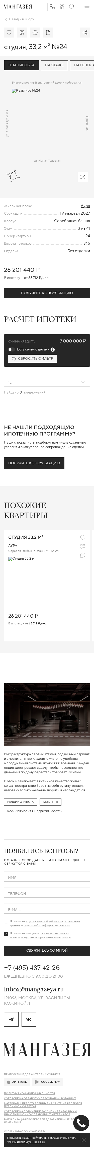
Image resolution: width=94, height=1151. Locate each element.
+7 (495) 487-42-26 (32, 968)
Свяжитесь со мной (47, 950)
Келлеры (50, 802)
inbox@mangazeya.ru (34, 989)
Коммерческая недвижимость (34, 811)
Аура (85, 205)
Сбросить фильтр (35, 358)
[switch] (11, 349)
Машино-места (20, 802)
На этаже (54, 65)
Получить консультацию (47, 293)
